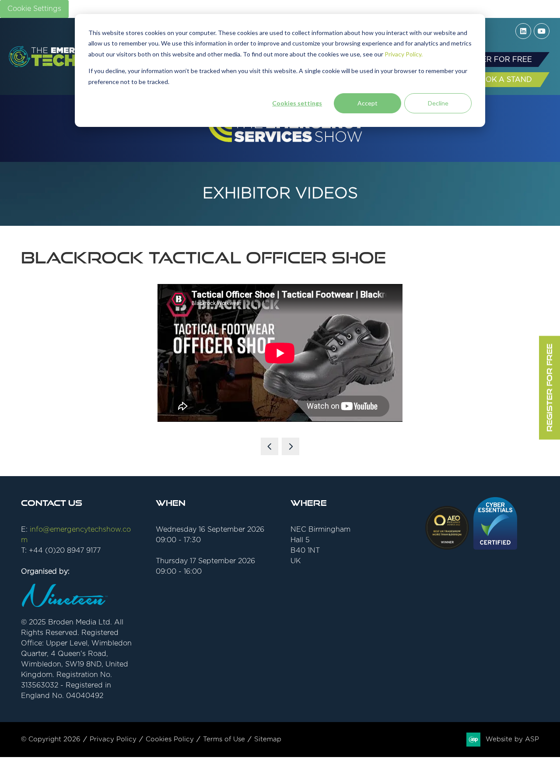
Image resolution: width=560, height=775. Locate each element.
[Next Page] (290, 446)
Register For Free (549, 387)
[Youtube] (542, 31)
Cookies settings (297, 103)
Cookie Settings (34, 8)
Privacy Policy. (404, 54)
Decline (438, 103)
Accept (367, 103)
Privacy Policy (113, 739)
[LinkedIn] (523, 31)
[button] (494, 59)
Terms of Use (224, 739)
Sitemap (267, 739)
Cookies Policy (170, 739)
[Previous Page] (269, 446)
